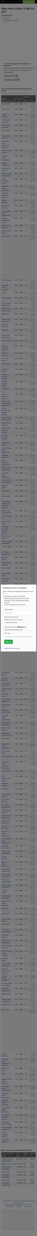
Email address (8, 609)
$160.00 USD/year (11, 622)
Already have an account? (12, 648)
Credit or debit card (10, 627)
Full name (7, 633)
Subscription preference (11, 617)
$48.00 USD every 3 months (14, 620)
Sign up (8, 642)
